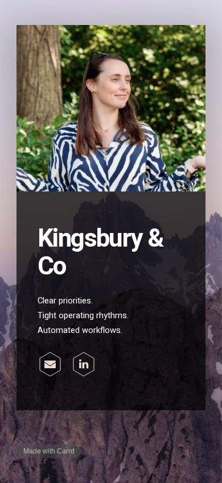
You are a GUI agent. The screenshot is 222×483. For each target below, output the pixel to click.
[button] (50, 364)
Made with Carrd (49, 451)
